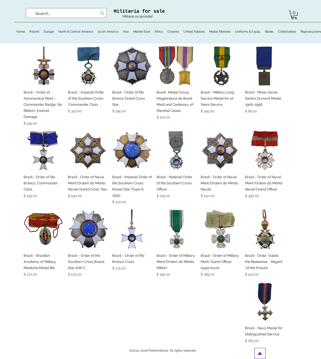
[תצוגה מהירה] (265, 66)
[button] (294, 15)
